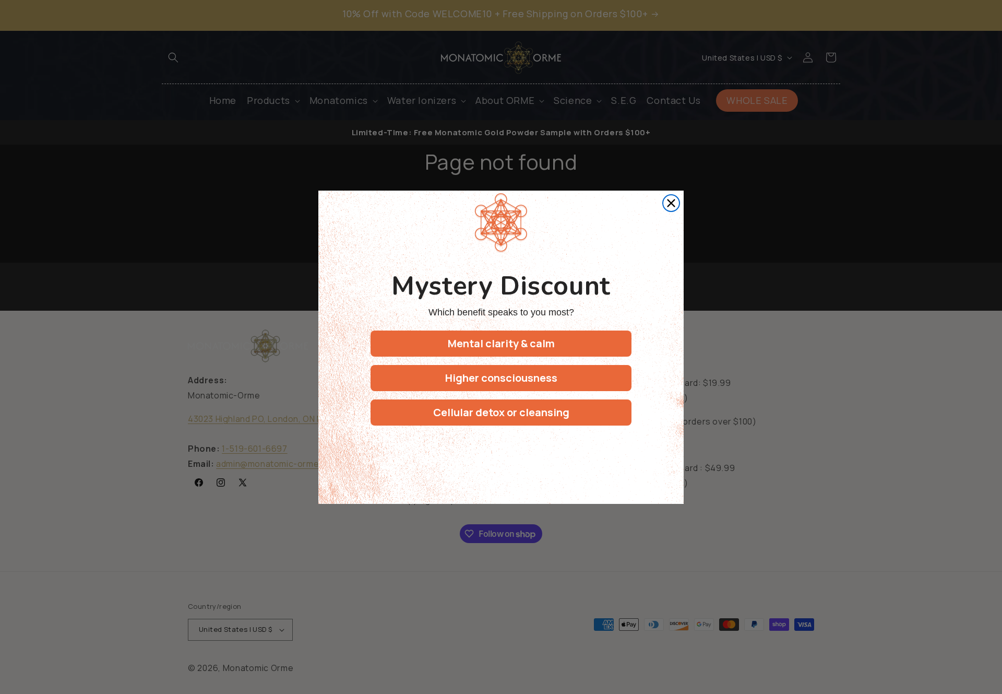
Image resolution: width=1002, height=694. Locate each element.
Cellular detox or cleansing (501, 412)
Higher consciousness (501, 378)
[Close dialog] (671, 203)
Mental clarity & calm (501, 343)
